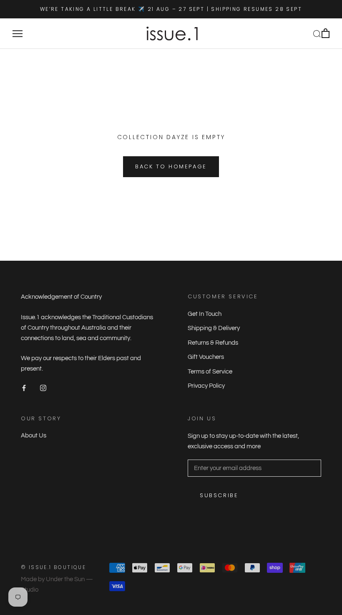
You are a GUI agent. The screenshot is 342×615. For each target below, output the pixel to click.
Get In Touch (204, 314)
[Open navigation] (18, 33)
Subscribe (219, 495)
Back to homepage (171, 166)
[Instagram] (43, 388)
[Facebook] (24, 388)
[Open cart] (325, 33)
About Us (33, 435)
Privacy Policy (206, 386)
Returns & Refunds (213, 343)
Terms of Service (210, 371)
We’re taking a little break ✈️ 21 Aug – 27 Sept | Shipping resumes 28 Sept (171, 9)
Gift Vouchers (206, 357)
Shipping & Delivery (214, 328)
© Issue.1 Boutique (53, 567)
